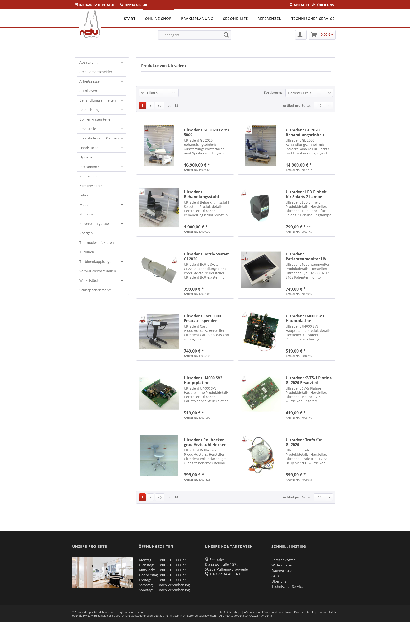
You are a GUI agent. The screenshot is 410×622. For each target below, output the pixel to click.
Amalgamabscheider (95, 72)
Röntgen (86, 233)
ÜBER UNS (326, 5)
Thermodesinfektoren (96, 242)
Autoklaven (88, 90)
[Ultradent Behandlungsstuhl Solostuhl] (159, 208)
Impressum (319, 612)
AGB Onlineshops (230, 612)
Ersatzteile (87, 128)
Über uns (278, 581)
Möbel (84, 204)
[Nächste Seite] (150, 105)
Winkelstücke (89, 280)
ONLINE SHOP (158, 18)
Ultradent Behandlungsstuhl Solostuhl (201, 194)
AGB (275, 575)
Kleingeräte (88, 176)
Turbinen (86, 252)
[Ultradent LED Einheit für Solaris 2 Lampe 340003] (261, 208)
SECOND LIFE (235, 18)
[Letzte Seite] (159, 105)
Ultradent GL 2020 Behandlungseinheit (305, 132)
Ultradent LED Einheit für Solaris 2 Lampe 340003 (306, 194)
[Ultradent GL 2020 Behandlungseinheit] (261, 146)
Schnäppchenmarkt (95, 290)
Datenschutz (281, 570)
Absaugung (88, 62)
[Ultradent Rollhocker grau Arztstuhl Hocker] (159, 455)
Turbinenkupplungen (96, 261)
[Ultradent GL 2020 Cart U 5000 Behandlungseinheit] (159, 146)
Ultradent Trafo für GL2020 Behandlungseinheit (305, 442)
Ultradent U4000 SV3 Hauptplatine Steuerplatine (305, 318)
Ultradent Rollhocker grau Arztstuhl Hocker (205, 442)
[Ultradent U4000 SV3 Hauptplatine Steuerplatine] (261, 332)
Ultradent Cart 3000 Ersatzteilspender (202, 318)
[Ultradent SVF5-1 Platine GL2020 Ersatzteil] (261, 394)
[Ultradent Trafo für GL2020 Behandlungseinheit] (261, 455)
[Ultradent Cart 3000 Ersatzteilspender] (159, 332)
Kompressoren (91, 185)
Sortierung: (273, 92)
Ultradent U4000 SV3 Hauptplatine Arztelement (203, 380)
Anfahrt (333, 612)
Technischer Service (287, 586)
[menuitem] (195, 35)
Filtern (152, 92)
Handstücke (88, 147)
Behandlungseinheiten (97, 100)
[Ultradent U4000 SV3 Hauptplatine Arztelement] (159, 394)
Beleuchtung (89, 109)
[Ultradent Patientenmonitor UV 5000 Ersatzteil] (261, 270)
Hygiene (85, 157)
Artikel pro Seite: (297, 105)
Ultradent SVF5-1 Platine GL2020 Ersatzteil (309, 380)
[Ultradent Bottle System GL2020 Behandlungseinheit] (159, 270)
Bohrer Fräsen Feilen (95, 119)
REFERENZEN (269, 18)
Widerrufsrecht (283, 565)
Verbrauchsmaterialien (97, 271)
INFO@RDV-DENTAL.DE (97, 5)
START (129, 18)
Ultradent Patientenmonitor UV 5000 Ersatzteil (306, 256)
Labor (84, 195)
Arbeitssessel (90, 81)
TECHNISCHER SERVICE (313, 18)
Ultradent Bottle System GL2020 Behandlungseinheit (207, 256)
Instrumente (89, 166)
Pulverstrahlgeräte (94, 223)
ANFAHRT (303, 5)
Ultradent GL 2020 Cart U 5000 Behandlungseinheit (207, 132)
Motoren (86, 214)
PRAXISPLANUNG (197, 18)
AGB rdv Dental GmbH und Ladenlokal (267, 612)
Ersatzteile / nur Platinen (99, 138)
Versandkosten (283, 559)
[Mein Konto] (301, 35)
